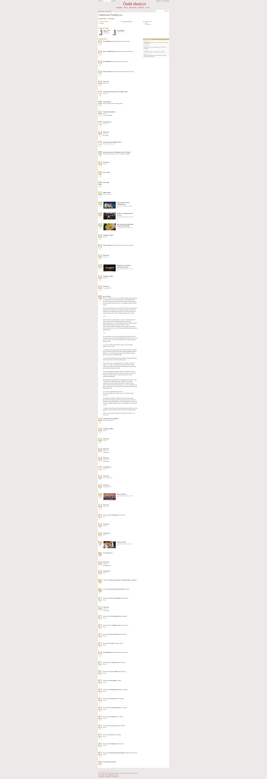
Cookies (117, 774)
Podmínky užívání (111, 774)
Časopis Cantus (101, 776)
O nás (147, 8)
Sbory (126, 8)
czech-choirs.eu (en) (115, 776)
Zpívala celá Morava (121, 494)
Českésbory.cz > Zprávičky (127, 227)
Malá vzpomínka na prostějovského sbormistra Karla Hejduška (125, 225)
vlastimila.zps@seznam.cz (127, 21)
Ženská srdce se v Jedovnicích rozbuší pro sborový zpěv (124, 266)
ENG (100, 1)
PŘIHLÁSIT (162, 1)
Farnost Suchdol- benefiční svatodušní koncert (123, 203)
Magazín (119, 8)
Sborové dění (108, 11)
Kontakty (102, 774)
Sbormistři (133, 8)
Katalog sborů (101, 11)
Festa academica (108, 776)
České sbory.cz (134, 4)
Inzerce (106, 774)
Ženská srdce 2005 (121, 542)
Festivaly (141, 8)
